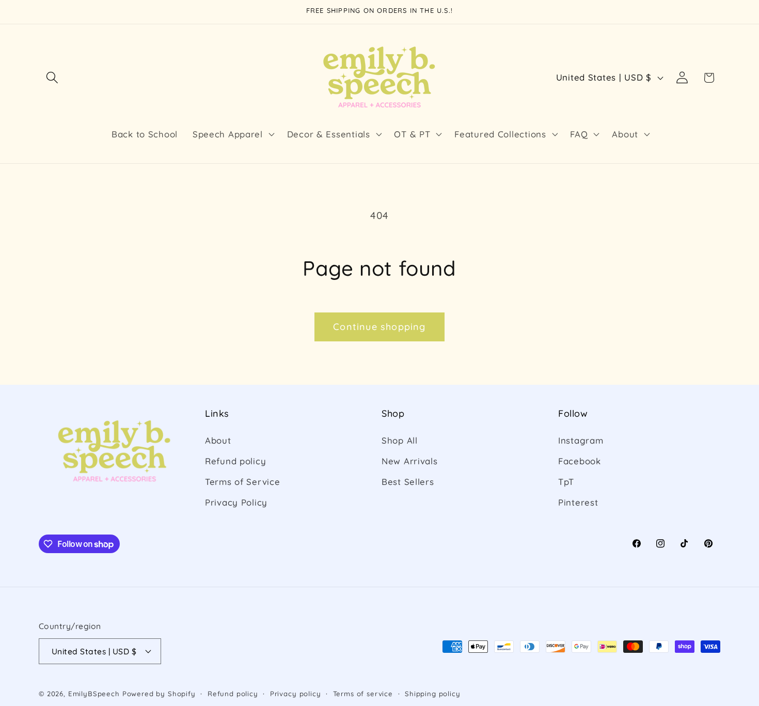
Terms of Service (242, 481)
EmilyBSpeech (94, 693)
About (218, 440)
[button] (52, 77)
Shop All (400, 440)
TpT (566, 481)
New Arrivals (410, 461)
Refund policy (235, 461)
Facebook (579, 461)
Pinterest (578, 502)
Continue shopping (379, 327)
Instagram (580, 440)
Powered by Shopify (159, 693)
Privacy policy (295, 693)
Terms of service (363, 693)
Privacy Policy (236, 502)
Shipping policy (433, 693)
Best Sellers (408, 481)
